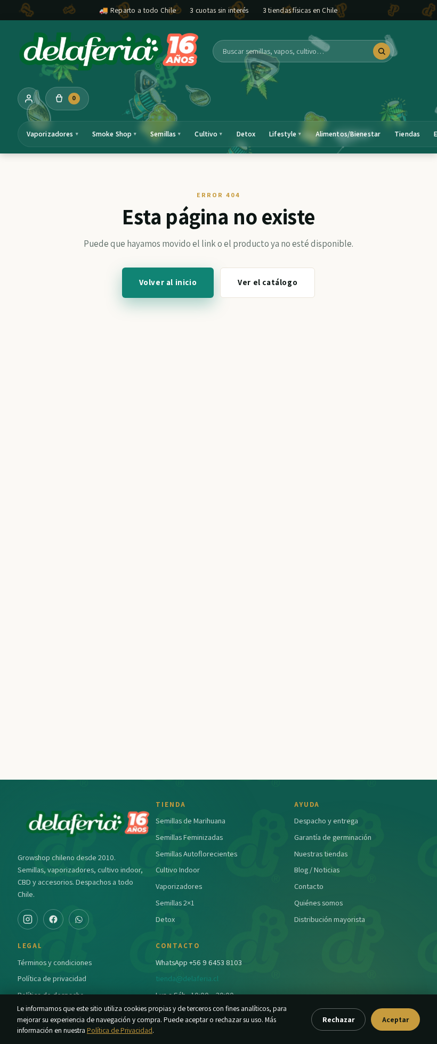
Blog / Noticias (316, 869)
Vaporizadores (52, 134)
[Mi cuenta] (29, 98)
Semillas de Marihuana (190, 820)
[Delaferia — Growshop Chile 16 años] (110, 51)
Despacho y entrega (326, 820)
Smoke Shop (114, 134)
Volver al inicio (168, 282)
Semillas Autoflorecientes (196, 853)
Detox (246, 134)
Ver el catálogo (267, 282)
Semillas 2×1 (175, 902)
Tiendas (407, 134)
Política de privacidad (52, 978)
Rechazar (338, 1019)
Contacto (308, 886)
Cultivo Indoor (178, 869)
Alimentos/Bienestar (348, 134)
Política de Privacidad (119, 1030)
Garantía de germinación (332, 837)
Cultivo (208, 134)
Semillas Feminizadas (189, 837)
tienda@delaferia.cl (187, 978)
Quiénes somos (318, 902)
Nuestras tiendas (320, 853)
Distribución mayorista (329, 919)
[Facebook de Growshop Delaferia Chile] (53, 919)
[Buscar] (381, 51)
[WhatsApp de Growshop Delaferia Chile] (79, 919)
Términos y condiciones (55, 962)
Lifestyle (285, 134)
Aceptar (395, 1019)
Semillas (165, 134)
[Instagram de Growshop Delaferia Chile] (28, 919)
